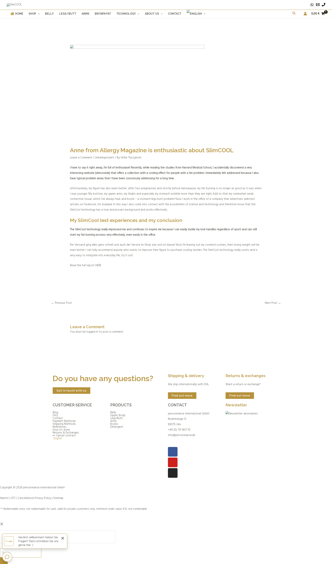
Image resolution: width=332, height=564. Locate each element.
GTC (13, 498)
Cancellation (25, 498)
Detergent (116, 427)
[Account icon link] (305, 13)
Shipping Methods (64, 424)
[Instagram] (173, 473)
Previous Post (61, 303)
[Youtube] (173, 462)
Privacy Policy (43, 498)
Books (114, 424)
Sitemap (58, 498)
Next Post (273, 303)
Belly (113, 412)
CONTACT (177, 405)
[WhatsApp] (312, 4)
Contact (58, 418)
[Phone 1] (323, 4)
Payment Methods (64, 421)
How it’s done (61, 429)
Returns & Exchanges (66, 432)
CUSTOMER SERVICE (72, 405)
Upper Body (117, 415)
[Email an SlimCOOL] (318, 4)
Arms (113, 421)
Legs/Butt (116, 418)
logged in (92, 332)
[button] (38, 14)
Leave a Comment (81, 157)
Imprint (4, 498)
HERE (98, 265)
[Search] (4, 560)
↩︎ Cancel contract (64, 435)
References (59, 427)
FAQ (55, 415)
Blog (55, 412)
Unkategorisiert (104, 157)
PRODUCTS (121, 405)
